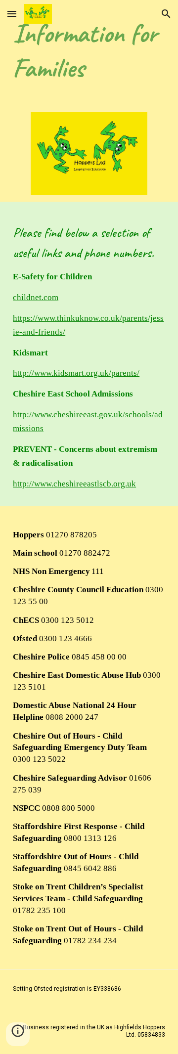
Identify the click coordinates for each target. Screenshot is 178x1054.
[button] (12, 13)
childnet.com (35, 297)
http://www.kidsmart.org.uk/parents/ (76, 373)
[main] (89, 50)
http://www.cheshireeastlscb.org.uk (74, 483)
